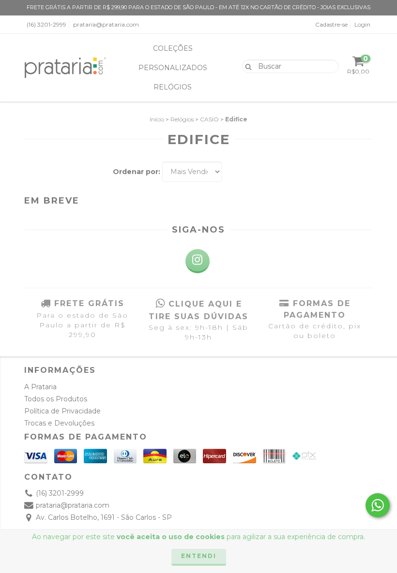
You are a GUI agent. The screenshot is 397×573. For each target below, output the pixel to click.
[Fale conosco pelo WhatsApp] (378, 505)
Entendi (198, 555)
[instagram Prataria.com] (197, 261)
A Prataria (40, 386)
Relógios (172, 87)
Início (157, 119)
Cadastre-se (331, 24)
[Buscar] (246, 66)
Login (362, 24)
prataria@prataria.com (106, 24)
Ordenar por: (136, 171)
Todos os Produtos (55, 399)
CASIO (209, 119)
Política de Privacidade (62, 411)
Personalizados (172, 67)
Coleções (173, 48)
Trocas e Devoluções (59, 423)
